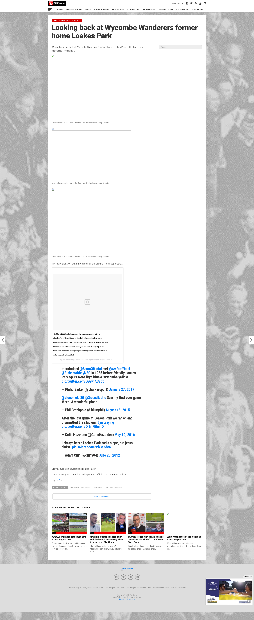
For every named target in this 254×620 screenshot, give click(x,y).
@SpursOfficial (91, 368)
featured (98, 487)
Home (60, 9)
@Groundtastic (95, 397)
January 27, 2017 (121, 389)
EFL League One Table (115, 587)
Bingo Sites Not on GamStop (174, 9)
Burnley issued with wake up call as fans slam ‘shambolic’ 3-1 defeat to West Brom (146, 539)
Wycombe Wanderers (114, 487)
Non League (149, 9)
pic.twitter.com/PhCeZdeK (91, 447)
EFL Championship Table (158, 587)
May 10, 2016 (124, 434)
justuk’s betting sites (127, 599)
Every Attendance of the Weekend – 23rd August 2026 (184, 538)
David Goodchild (81, 360)
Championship (101, 9)
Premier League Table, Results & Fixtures (85, 587)
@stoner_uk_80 (73, 397)
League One (118, 9)
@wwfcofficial (119, 368)
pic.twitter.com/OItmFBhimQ (83, 426)
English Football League (80, 487)
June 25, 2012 (109, 455)
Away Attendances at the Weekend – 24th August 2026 (69, 538)
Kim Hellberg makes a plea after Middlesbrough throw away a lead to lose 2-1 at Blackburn (106, 539)
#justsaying (105, 422)
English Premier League (78, 9)
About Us (197, 9)
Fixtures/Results (178, 587)
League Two (133, 9)
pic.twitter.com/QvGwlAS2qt (83, 381)
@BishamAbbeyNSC (76, 373)
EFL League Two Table (136, 587)
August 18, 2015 (118, 410)
